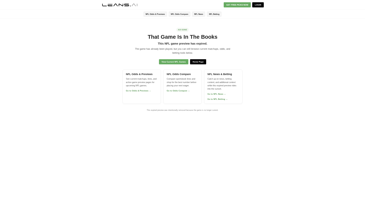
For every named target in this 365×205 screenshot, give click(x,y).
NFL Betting (214, 14)
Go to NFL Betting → (217, 99)
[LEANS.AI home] (119, 5)
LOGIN (258, 5)
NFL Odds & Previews (155, 14)
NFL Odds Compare (179, 14)
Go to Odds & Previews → (138, 91)
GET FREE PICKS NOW (237, 5)
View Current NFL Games (174, 62)
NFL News (198, 14)
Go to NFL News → (216, 94)
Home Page (198, 62)
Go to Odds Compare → (178, 91)
